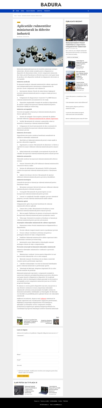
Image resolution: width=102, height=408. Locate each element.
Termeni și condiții (44, 401)
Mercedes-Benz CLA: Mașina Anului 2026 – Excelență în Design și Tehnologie (82, 75)
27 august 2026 (29, 394)
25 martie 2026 (53, 394)
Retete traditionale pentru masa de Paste (76, 118)
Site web (19, 365)
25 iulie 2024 (26, 36)
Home (17, 11)
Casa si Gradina (30, 11)
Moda (22, 11)
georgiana (20, 36)
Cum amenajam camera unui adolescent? (77, 102)
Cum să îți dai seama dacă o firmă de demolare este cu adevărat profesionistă (82, 85)
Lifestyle (39, 11)
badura (68, 48)
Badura (51, 4)
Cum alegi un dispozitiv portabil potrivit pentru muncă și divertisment (54, 389)
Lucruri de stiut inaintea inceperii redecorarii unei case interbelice (75, 113)
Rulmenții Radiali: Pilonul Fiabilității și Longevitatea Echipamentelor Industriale (31, 389)
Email (19, 360)
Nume (19, 354)
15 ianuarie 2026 (80, 79)
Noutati (18, 22)
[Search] (88, 11)
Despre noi (36, 401)
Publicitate (65, 401)
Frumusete (47, 11)
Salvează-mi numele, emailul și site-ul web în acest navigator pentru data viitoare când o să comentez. (37, 371)
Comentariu (20, 335)
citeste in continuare (72, 57)
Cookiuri (60, 401)
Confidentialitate (53, 401)
